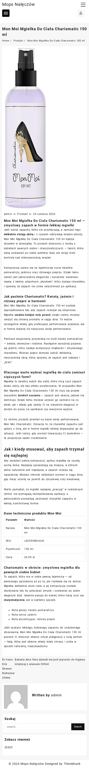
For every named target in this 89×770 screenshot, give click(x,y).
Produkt (22, 214)
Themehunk (72, 763)
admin (8, 214)
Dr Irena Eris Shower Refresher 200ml (8, 668)
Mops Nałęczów (18, 4)
